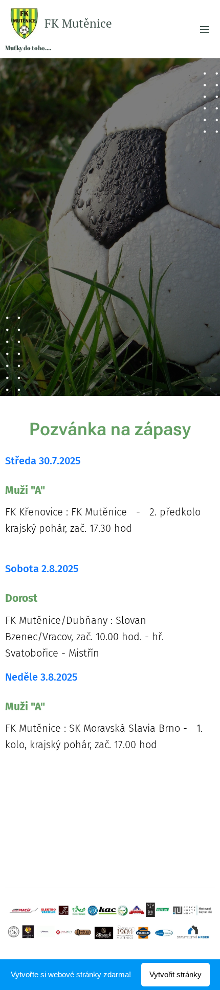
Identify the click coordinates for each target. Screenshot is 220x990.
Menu (204, 29)
